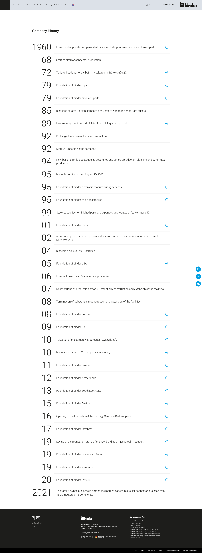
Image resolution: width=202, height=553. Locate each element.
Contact (56, 5)
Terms (142, 550)
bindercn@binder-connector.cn (90, 533)
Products (21, 5)
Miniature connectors (136, 523)
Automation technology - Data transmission (142, 531)
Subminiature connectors (137, 521)
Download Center (39, 5)
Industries (29, 5)
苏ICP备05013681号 (87, 537)
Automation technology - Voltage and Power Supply (145, 533)
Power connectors (135, 525)
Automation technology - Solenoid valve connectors (145, 535)
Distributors (64, 5)
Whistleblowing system (173, 550)
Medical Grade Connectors (137, 527)
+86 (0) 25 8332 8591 (89, 528)
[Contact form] (198, 276)
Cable (131, 540)
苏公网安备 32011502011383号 (106, 537)
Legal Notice (151, 550)
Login (135, 550)
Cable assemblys (135, 538)
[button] (5, 5)
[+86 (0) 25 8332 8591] (198, 269)
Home (14, 5)
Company (49, 5)
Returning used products (190, 550)
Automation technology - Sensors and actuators (144, 529)
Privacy (160, 550)
